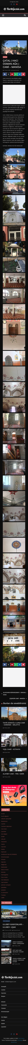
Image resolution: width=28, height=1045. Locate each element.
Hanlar (3, 844)
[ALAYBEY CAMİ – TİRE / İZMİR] (14, 759)
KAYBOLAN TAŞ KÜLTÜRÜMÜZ (9, 854)
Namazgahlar (4, 874)
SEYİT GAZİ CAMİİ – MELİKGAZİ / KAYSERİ (18, 951)
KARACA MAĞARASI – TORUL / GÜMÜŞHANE (18, 942)
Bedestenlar (4, 821)
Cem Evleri (4, 829)
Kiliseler (3, 859)
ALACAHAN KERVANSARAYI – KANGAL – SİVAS (15, 694)
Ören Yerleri (4, 877)
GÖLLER (3, 839)
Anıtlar (3, 813)
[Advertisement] (14, 26)
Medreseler (4, 867)
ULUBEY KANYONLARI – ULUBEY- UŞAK (13, 925)
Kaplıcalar (3, 852)
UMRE (2, 897)
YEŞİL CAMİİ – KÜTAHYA (11, 749)
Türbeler (3, 895)
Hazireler (3, 846)
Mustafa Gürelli (15, 70)
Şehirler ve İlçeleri (6, 885)
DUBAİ (3, 836)
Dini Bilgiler (4, 834)
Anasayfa (3, 986)
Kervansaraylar (5, 857)
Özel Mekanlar (5, 880)
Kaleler (3, 849)
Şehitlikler (3, 887)
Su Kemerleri (4, 892)
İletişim (3, 996)
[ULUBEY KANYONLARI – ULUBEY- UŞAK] (14, 912)
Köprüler (3, 862)
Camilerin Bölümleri (6, 826)
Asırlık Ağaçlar (5, 816)
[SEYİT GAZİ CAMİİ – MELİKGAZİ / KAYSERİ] (6, 952)
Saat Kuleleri (4, 882)
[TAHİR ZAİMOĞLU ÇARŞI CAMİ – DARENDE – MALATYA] (14, 708)
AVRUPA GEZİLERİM (6, 818)
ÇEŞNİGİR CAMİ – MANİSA (17, 698)
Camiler (5, 57)
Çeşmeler (3, 831)
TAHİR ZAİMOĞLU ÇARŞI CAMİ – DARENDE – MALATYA (14, 724)
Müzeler (3, 872)
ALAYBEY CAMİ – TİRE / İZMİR (13, 774)
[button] (14, 155)
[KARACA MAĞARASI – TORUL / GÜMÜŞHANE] (6, 944)
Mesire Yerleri (5, 869)
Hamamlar (4, 841)
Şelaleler (3, 890)
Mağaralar (4, 864)
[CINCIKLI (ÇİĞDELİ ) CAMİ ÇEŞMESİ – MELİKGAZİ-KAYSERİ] (6, 961)
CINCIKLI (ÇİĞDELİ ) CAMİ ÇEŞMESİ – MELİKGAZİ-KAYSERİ (19, 960)
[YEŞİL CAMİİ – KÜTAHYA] (14, 734)
